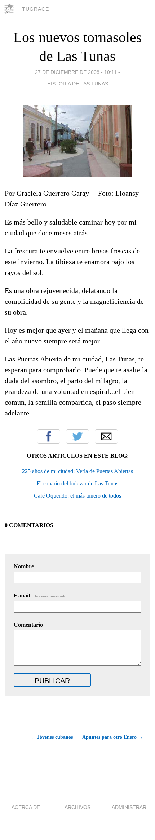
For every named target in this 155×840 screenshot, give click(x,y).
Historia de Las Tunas (77, 83)
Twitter (77, 436)
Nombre (24, 566)
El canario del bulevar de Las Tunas (77, 483)
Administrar (129, 807)
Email (106, 436)
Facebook (48, 436)
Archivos (77, 807)
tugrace (35, 9)
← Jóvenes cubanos (51, 737)
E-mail (40, 595)
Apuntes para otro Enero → (112, 737)
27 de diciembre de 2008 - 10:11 (76, 72)
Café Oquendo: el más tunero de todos (77, 496)
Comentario (28, 625)
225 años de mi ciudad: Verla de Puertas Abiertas (77, 471)
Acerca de (26, 807)
